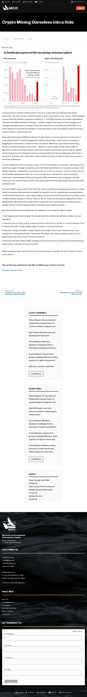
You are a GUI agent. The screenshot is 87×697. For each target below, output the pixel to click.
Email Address (10, 634)
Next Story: (71, 292)
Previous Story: (15, 292)
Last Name (9, 658)
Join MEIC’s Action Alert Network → (14, 583)
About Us (5, 599)
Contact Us (6, 614)
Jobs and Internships (9, 608)
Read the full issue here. (12, 270)
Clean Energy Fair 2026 (39, 480)
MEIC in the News (8, 611)
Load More (36, 374)
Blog (30, 39)
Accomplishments (8, 602)
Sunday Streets (35, 496)
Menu (80, 8)
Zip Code (8, 669)
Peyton (6, 39)
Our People (5, 605)
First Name (8, 645)
